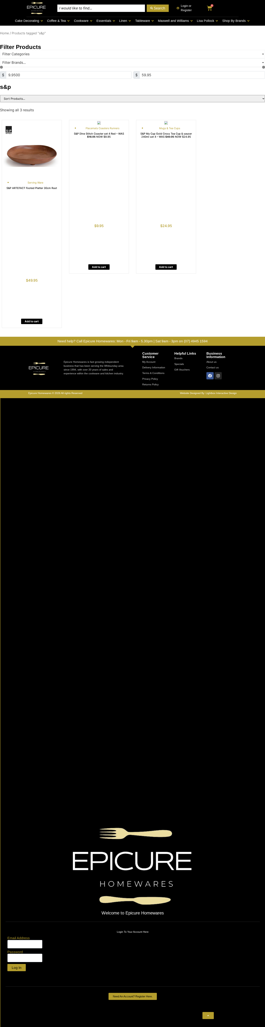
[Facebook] (210, 375)
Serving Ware (35, 182)
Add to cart (32, 321)
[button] (29, 21)
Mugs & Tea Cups (169, 128)
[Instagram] (218, 375)
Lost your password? (24, 975)
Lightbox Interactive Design (221, 393)
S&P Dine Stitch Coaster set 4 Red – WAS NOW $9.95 (99, 135)
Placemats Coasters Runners (102, 128)
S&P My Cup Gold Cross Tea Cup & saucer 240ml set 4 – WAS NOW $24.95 (166, 135)
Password (15, 952)
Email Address (18, 938)
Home (4, 33)
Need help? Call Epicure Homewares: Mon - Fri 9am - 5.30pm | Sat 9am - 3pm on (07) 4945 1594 (133, 341)
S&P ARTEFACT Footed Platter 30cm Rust (31, 188)
